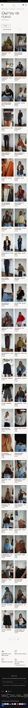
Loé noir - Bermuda (6, 630)
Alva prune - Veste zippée (6, 480)
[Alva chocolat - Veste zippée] (21, 393)
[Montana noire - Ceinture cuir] (21, 569)
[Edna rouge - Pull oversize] (21, 318)
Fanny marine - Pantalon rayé (5, 279)
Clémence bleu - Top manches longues (6, 555)
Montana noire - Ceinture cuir (19, 580)
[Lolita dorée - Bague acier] (21, 544)
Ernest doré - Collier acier (20, 429)
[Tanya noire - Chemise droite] (7, 519)
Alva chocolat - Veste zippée (20, 404)
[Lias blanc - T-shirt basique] (7, 569)
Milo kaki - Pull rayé (6, 604)
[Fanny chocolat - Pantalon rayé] (7, 142)
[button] (23, 5)
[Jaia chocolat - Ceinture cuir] (7, 293)
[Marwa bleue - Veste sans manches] (21, 469)
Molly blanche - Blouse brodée (19, 53)
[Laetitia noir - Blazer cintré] (21, 293)
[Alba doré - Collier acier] (7, 168)
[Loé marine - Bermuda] (7, 368)
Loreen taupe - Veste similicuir (6, 329)
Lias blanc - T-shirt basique (6, 580)
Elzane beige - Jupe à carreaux (6, 78)
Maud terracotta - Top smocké (20, 203)
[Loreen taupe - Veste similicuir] (7, 318)
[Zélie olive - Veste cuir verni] (21, 343)
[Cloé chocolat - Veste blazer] (7, 243)
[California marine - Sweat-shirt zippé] (7, 92)
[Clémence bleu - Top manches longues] (7, 544)
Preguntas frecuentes (3, 695)
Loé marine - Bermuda (7, 378)
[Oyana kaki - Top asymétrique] (7, 494)
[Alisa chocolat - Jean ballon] (7, 343)
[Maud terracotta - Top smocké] (21, 193)
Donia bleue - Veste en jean (20, 379)
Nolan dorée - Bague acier (20, 530)
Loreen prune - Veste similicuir (20, 78)
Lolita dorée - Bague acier (20, 555)
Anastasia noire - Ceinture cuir (19, 454)
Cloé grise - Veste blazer (19, 178)
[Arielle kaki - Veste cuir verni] (7, 218)
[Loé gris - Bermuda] (7, 393)
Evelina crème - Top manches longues (20, 630)
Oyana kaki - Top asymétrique (5, 505)
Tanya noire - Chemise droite (7, 530)
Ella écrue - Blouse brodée (20, 103)
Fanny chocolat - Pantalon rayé (6, 153)
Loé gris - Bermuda (6, 403)
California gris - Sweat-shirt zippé (6, 429)
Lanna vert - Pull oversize (6, 53)
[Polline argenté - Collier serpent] (7, 193)
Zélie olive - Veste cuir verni (20, 354)
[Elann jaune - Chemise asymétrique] (21, 218)
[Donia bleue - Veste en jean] (21, 368)
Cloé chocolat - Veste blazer (7, 254)
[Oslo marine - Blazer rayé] (21, 243)
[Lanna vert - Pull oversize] (7, 42)
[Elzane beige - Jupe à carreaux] (7, 67)
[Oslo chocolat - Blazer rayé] (21, 117)
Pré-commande (12, 300)
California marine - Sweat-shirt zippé (6, 103)
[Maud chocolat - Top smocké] (21, 594)
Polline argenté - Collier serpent (6, 203)
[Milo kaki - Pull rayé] (7, 594)
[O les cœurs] (14, 5)
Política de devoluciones (13, 695)
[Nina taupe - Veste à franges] (21, 268)
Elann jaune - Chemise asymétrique (20, 229)
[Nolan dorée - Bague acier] (21, 519)
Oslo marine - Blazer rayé (20, 254)
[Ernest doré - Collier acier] (21, 418)
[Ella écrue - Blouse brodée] (21, 92)
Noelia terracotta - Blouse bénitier (20, 153)
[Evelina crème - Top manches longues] (21, 619)
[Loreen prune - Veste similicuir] (21, 67)
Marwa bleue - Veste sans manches (20, 480)
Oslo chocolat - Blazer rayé (19, 128)
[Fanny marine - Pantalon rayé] (7, 268)
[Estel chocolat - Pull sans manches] (21, 494)
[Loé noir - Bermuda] (7, 619)
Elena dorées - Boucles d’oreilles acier (6, 455)
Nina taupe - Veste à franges (20, 279)
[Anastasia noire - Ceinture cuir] (21, 443)
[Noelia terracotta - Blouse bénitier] (21, 142)
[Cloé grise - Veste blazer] (21, 168)
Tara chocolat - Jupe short (7, 128)
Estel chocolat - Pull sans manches (20, 505)
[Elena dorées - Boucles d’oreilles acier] (7, 443)
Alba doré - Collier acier (6, 178)
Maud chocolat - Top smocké (20, 605)
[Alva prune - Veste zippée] (7, 469)
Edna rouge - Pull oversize (19, 329)
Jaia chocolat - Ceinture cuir (5, 304)
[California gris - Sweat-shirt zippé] (7, 418)
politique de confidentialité (19, 685)
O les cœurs (16, 701)
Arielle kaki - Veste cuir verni (6, 229)
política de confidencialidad (20, 695)
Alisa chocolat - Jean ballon (7, 354)
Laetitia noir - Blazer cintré (20, 304)
